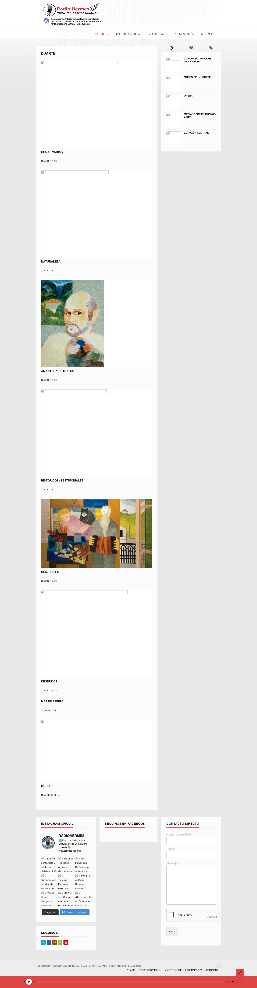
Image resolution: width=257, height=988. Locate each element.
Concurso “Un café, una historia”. (198, 60)
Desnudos (49, 681)
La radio (100, 34)
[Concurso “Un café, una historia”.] (173, 64)
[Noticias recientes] (171, 48)
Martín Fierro (52, 701)
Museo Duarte (157, 34)
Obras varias (52, 152)
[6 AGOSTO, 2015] (96, 751)
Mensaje (172, 863)
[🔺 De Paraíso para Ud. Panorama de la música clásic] (83, 864)
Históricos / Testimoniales (62, 480)
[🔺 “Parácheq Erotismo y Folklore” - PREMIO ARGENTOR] (66, 881)
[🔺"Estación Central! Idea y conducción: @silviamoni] (48, 864)
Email (171, 849)
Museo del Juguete (197, 77)
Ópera (188, 95)
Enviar (172, 931)
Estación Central (196, 132)
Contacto (207, 34)
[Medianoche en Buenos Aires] (173, 120)
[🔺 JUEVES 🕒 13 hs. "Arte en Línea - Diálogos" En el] (66, 898)
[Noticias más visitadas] (191, 48)
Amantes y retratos (57, 371)
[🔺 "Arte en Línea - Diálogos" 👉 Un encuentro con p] (48, 898)
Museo (46, 786)
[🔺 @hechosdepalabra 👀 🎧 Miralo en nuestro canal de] (83, 898)
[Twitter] (43, 942)
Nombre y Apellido (179, 834)
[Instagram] (54, 942)
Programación (184, 34)
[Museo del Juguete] (173, 83)
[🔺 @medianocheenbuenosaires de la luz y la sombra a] (48, 881)
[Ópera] (173, 101)
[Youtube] (65, 942)
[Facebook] (49, 942)
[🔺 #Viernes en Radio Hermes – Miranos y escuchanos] (83, 881)
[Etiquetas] (211, 48)
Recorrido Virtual (128, 34)
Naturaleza (51, 261)
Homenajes (50, 572)
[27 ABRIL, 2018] (96, 104)
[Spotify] (60, 942)
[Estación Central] (173, 138)
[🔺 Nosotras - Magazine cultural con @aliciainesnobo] (66, 864)
